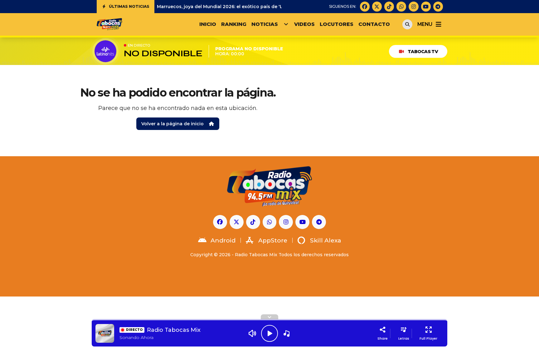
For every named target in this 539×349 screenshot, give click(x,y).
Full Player (428, 338)
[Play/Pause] (269, 333)
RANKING (233, 24)
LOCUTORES (336, 24)
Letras (403, 338)
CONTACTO (374, 24)
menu (424, 24)
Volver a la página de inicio (172, 124)
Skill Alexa (325, 240)
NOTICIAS (264, 24)
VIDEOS (304, 24)
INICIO (207, 24)
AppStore (272, 240)
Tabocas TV (423, 51)
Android (223, 240)
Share (382, 338)
